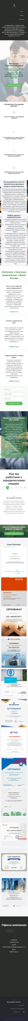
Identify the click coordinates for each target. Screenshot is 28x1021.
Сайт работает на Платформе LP (14, 1019)
